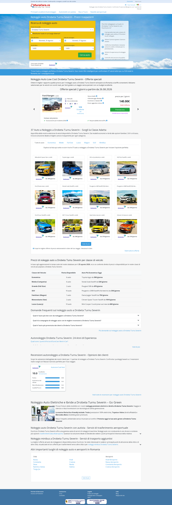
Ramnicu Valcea (39, 467)
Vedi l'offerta (125, 105)
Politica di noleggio (93, 493)
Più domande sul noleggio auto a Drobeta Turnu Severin (120, 331)
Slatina (71, 467)
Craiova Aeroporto (113, 467)
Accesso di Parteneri (37, 493)
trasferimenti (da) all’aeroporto (51, 434)
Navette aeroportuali (98, 12)
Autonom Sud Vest (58, 367)
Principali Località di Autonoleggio (43, 12)
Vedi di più (86, 244)
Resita (71, 464)
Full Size (70, 143)
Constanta (37, 462)
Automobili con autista (67, 12)
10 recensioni (43, 374)
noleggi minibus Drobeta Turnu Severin (103, 444)
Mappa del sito (120, 495)
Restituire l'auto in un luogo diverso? (46, 33)
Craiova (72, 462)
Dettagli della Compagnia (94, 495)
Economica (52, 143)
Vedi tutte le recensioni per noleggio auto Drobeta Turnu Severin (116, 395)
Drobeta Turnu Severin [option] (40, 30)
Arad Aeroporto (111, 460)
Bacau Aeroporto (112, 462)
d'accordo (130, 1)
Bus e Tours (83, 12)
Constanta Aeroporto (114, 464)
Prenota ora (119, 110)
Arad (71, 460)
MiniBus (102, 143)
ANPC (89, 497)
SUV (94, 143)
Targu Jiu (36, 469)
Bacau (35, 460)
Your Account (131, 5)
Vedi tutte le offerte (132, 251)
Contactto (62, 495)
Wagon (87, 143)
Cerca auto (85, 55)
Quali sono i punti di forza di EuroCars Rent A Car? (49, 341)
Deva (35, 464)
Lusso (78, 143)
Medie (61, 143)
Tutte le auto (39, 143)
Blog (117, 493)
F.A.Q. (60, 493)
